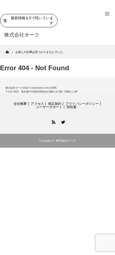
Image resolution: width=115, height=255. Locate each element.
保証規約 (54, 103)
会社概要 (20, 103)
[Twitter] (62, 121)
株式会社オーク (66, 140)
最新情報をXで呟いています (32, 20)
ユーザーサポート (49, 107)
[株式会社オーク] (27, 35)
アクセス (37, 103)
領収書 (71, 107)
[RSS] (53, 121)
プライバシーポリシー (82, 103)
